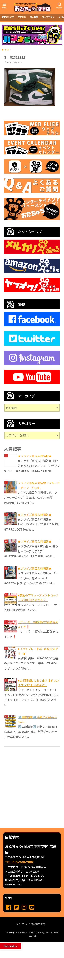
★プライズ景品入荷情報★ (34, 456)
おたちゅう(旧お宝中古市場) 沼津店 (35, 933)
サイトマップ (22, 924)
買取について (8, 17)
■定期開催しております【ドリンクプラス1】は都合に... (38, 683)
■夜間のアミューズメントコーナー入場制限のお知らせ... (38, 598)
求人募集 (34, 17)
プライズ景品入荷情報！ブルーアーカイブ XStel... (39, 485)
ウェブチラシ (48, 17)
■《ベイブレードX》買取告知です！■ (38, 651)
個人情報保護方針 (38, 924)
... (29, 943)
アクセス (22, 17)
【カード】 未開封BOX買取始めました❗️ (38, 624)
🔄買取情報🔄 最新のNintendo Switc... (37, 720)
